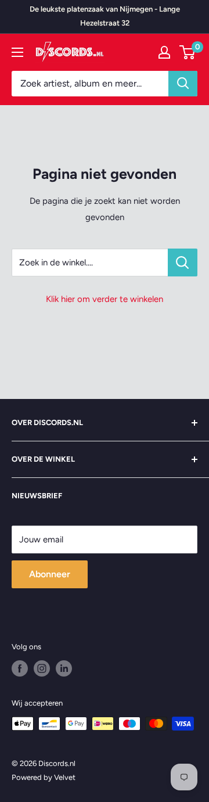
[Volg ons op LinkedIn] (64, 668)
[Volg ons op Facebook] (20, 668)
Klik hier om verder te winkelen (104, 299)
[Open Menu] (17, 52)
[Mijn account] (164, 52)
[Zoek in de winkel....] (182, 262)
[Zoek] (182, 83)
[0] (188, 52)
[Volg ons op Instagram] (42, 668)
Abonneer (49, 574)
